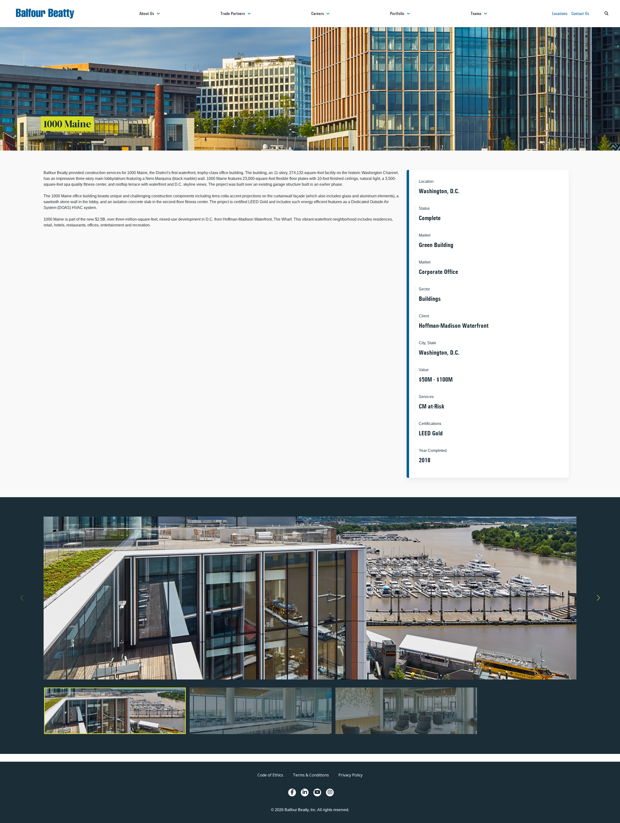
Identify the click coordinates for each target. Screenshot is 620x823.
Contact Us (580, 13)
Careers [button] (317, 13)
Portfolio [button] (397, 13)
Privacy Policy (350, 775)
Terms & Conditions (311, 775)
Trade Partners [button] (232, 13)
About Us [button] (146, 13)
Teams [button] (476, 13)
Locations (559, 13)
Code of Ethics (270, 775)
